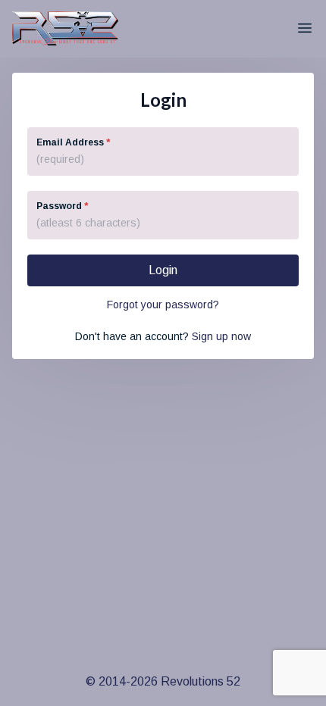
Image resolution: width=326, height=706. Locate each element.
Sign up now (221, 336)
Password (62, 206)
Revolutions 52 (200, 681)
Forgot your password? (163, 304)
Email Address (73, 142)
